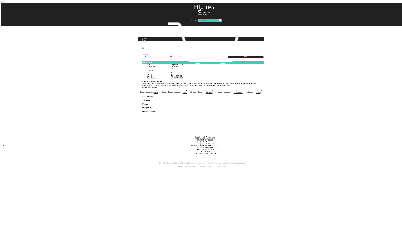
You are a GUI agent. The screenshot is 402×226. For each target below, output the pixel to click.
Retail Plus (199, 87)
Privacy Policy (201, 163)
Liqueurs (177, 92)
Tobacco (227, 92)
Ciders (148, 92)
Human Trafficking (228, 163)
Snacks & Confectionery (238, 92)
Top (3, 2)
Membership (215, 87)
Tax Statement (240, 163)
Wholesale (207, 87)
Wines (164, 92)
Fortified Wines (157, 92)
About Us (184, 87)
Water (200, 92)
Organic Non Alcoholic (210, 92)
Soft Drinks (185, 92)
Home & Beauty (259, 92)
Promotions (192, 87)
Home (179, 87)
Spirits (170, 92)
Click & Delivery (225, 87)
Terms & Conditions (214, 163)
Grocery (250, 92)
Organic (193, 92)
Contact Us (235, 87)
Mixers (220, 92)
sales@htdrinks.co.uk (204, 14)
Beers (142, 92)
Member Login (192, 20)
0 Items (204, 84)
